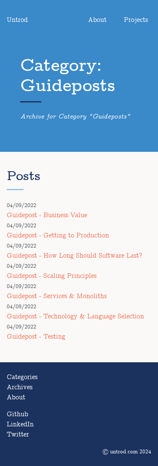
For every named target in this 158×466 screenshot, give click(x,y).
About (97, 20)
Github (17, 414)
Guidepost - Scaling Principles (51, 276)
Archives (19, 387)
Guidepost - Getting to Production (58, 235)
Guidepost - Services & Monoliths (57, 296)
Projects (136, 20)
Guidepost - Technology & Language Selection (75, 316)
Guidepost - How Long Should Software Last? (74, 255)
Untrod (17, 20)
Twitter (18, 434)
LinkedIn (20, 424)
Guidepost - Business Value (47, 215)
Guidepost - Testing (36, 336)
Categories (22, 377)
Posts (23, 176)
